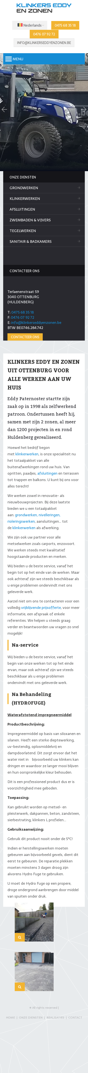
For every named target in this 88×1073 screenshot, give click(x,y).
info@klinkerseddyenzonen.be (44, 42)
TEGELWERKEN (23, 231)
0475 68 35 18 (65, 25)
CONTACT (75, 1017)
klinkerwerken (26, 454)
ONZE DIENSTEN (31, 1017)
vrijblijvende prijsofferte (41, 608)
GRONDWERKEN (24, 188)
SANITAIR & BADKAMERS (30, 241)
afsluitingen (47, 473)
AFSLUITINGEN (22, 209)
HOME (10, 1017)
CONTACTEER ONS (25, 337)
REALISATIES (55, 1017)
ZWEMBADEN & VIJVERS (30, 220)
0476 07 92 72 (44, 34)
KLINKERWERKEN (25, 199)
